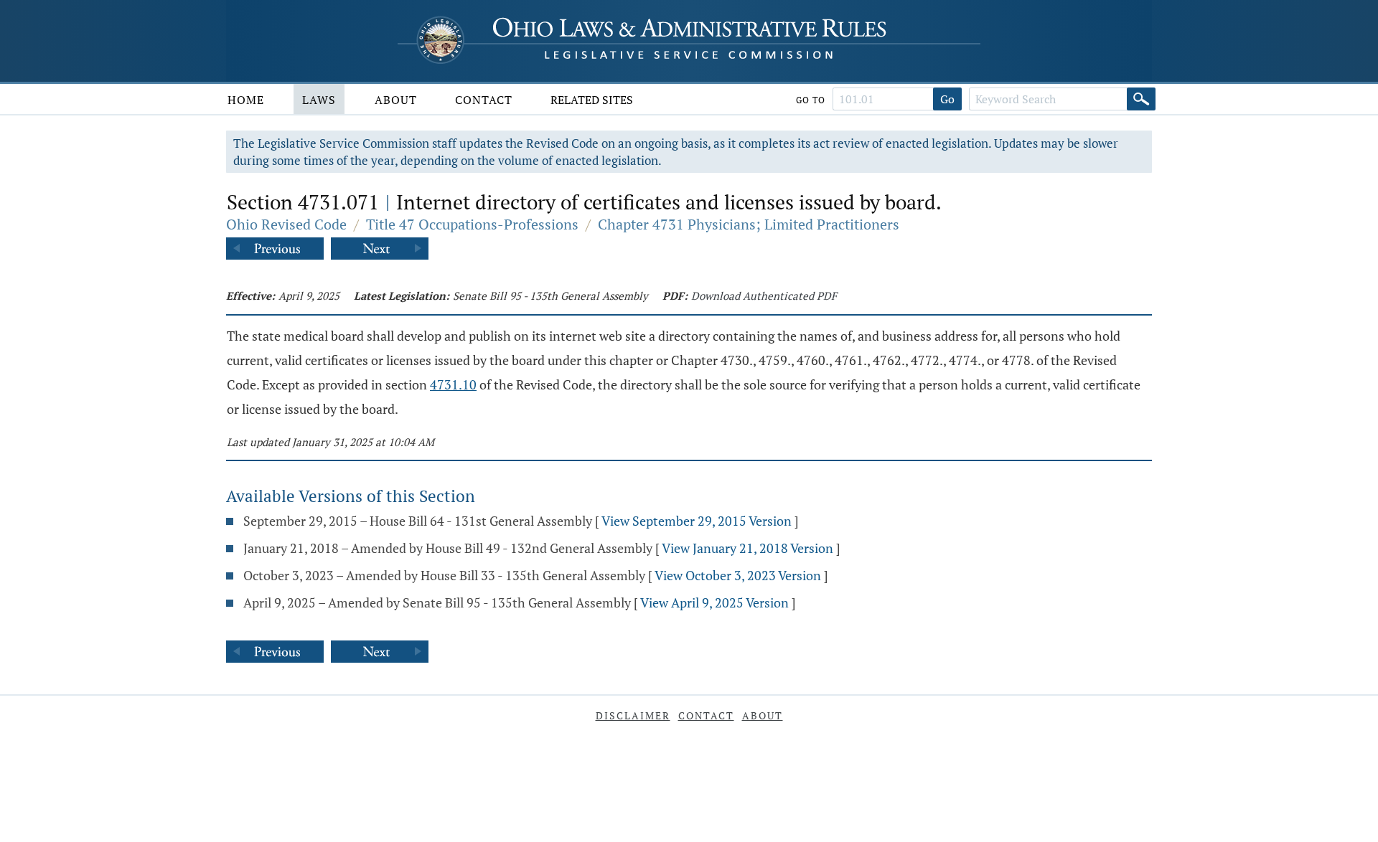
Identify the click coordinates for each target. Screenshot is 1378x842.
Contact (483, 100)
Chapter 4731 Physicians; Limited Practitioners (748, 224)
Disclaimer (633, 715)
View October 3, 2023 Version (738, 575)
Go (947, 99)
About (396, 100)
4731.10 (453, 384)
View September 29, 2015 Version (696, 520)
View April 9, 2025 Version (714, 602)
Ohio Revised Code (286, 224)
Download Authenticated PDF (764, 295)
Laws (319, 100)
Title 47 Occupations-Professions (472, 224)
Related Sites (591, 100)
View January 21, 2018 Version (747, 548)
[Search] (1141, 98)
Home (246, 100)
